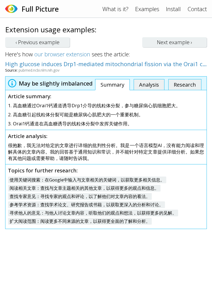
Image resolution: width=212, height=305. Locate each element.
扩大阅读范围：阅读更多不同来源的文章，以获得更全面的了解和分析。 (80, 221)
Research (185, 84)
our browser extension (62, 54)
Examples (147, 9)
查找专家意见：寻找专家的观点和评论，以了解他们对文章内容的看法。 (80, 196)
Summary (112, 84)
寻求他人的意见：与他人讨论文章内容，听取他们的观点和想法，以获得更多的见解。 (93, 213)
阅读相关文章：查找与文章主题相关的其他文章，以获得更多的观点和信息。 (84, 188)
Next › (174, 42)
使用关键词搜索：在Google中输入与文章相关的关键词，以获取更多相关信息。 (87, 180)
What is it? (115, 9)
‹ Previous (37, 42)
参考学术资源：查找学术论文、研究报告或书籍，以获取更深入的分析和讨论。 (86, 205)
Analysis (149, 84)
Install (173, 9)
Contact (197, 9)
